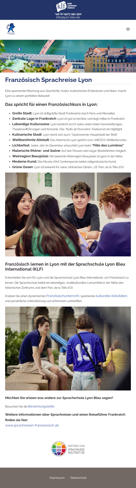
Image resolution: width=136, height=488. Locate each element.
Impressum (57, 477)
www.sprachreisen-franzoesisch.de (32, 425)
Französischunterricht (62, 296)
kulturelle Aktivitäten (111, 296)
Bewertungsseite (41, 406)
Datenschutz (78, 477)
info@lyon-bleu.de (68, 17)
